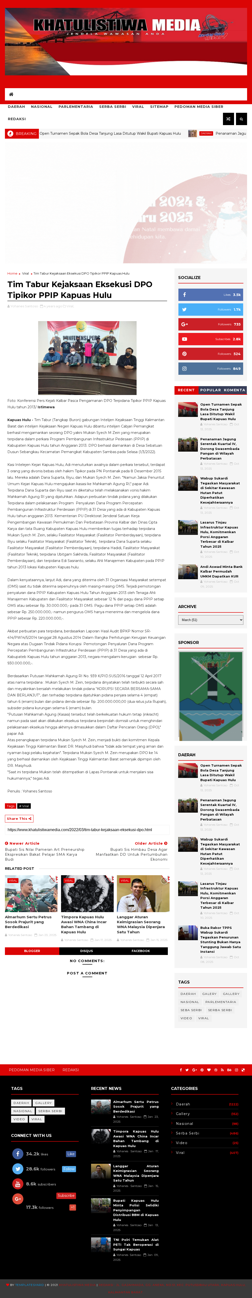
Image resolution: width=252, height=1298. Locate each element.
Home (12, 273)
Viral (138, 106)
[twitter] (187, 1070)
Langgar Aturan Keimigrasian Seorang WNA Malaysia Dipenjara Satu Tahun (141, 924)
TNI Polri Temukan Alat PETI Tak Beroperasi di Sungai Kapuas (136, 1244)
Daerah (16, 106)
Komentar (235, 391)
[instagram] (236, 1070)
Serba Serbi (112, 106)
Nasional (42, 106)
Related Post (19, 868)
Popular (210, 390)
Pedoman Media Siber (198, 106)
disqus (86, 951)
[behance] (229, 1070)
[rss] (222, 1070)
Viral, (70, 306)
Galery (209, 994)
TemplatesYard (29, 1285)
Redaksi (17, 119)
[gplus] (194, 1070)
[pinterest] (202, 1070)
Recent (186, 390)
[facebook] (181, 1070)
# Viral (24, 806)
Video (186, 1018)
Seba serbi (191, 1010)
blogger (32, 951)
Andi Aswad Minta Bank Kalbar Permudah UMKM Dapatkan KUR (221, 571)
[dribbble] (216, 1070)
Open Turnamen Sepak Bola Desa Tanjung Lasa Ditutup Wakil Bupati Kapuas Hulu (77, 133)
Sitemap (159, 106)
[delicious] (243, 1070)
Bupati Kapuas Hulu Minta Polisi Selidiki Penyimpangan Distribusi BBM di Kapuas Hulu (136, 1210)
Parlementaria (76, 106)
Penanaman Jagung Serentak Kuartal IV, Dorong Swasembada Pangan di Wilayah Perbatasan (219, 448)
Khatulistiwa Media (77, 1285)
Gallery (231, 994)
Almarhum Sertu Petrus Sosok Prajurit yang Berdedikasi (28, 922)
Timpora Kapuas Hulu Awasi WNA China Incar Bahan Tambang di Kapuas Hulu (84, 924)
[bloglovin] (209, 1070)
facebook (141, 951)
